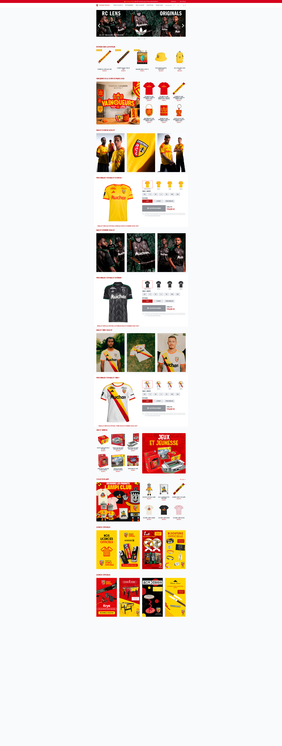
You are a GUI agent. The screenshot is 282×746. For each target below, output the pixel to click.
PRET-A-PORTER (140, 5)
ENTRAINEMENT (129, 5)
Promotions (159, 5)
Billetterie (173, 1)
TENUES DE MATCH (118, 5)
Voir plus (183, 479)
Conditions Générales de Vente (154, 215)
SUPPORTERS (150, 5)
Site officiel (183, 1)
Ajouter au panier (155, 208)
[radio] (144, 194)
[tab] (147, 184)
